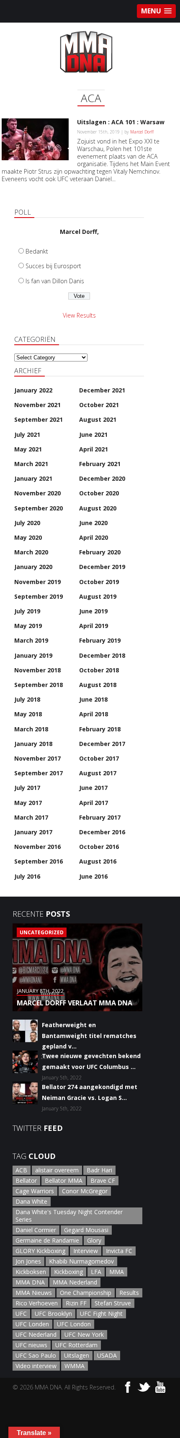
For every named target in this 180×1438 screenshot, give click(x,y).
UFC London (74, 1324)
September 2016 (38, 861)
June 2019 (93, 611)
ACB (21, 1170)
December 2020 (102, 478)
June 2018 (93, 699)
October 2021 (99, 405)
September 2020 (38, 508)
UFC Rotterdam (76, 1345)
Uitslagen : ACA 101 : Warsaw (121, 122)
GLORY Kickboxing (40, 1251)
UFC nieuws (31, 1345)
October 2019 (99, 582)
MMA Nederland (75, 1282)
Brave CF (102, 1180)
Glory (94, 1240)
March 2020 (31, 552)
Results (129, 1293)
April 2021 (93, 449)
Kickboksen (30, 1272)
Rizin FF (76, 1303)
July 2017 (27, 788)
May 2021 (28, 449)
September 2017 (38, 773)
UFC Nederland (36, 1334)
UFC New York (84, 1334)
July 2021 (27, 434)
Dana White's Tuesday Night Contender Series (69, 1215)
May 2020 (28, 537)
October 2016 (99, 847)
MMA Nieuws (33, 1293)
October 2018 (99, 670)
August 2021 (97, 419)
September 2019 (38, 596)
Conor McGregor (85, 1191)
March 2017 (31, 817)
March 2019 (31, 640)
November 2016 (37, 847)
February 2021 (100, 464)
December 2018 (102, 655)
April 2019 (93, 626)
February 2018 (100, 729)
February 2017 (100, 817)
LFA (96, 1272)
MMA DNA (30, 1282)
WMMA (74, 1366)
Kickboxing (68, 1272)
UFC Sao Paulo (35, 1355)
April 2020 (93, 537)
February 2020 (100, 552)
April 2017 (93, 803)
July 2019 (27, 611)
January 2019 (33, 655)
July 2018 (27, 699)
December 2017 (102, 744)
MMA (116, 1272)
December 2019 (102, 567)
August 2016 (97, 861)
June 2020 (93, 523)
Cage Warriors (34, 1191)
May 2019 (28, 626)
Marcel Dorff (142, 132)
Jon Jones (28, 1261)
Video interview (36, 1366)
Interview (85, 1251)
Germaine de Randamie (47, 1240)
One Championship (85, 1293)
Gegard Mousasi (86, 1230)
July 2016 (27, 876)
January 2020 (33, 567)
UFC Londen (32, 1324)
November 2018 (37, 670)
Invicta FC (119, 1251)
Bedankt (37, 251)
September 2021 (38, 419)
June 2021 (93, 434)
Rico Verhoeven (36, 1303)
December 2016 (102, 832)
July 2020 (27, 523)
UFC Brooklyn (53, 1314)
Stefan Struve (113, 1303)
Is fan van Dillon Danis (55, 281)
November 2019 (37, 582)
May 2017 (28, 803)
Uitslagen (76, 1355)
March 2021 (31, 464)
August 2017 (97, 773)
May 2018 (28, 714)
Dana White (31, 1201)
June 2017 (93, 788)
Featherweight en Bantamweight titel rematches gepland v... (89, 1035)
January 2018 (33, 744)
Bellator (26, 1180)
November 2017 (37, 758)
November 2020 (37, 493)
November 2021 (37, 405)
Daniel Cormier (35, 1230)
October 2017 (99, 758)
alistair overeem (57, 1170)
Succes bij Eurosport (53, 266)
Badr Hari (99, 1170)
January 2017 (33, 832)
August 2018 (97, 685)
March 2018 (31, 729)
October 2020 (99, 493)
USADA (107, 1355)
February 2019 (100, 640)
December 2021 (102, 390)
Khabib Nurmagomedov (81, 1261)
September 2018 (38, 685)
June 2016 (93, 876)
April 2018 (93, 714)
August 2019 (97, 596)
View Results (79, 315)
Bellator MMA (63, 1180)
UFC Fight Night (101, 1314)
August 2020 (97, 508)
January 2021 (33, 478)
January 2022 (33, 390)
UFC (21, 1314)
